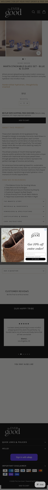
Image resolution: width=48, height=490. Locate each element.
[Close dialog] (45, 229)
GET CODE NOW (35, 259)
